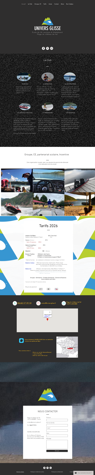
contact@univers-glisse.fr (48, 303)
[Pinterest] (47, 48)
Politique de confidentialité (57, 472)
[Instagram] (51, 48)
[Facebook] (43, 48)
